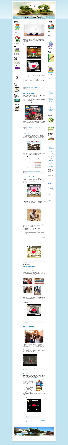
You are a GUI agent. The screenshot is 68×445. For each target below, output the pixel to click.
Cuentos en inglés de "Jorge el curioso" (51, 153)
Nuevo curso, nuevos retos (28, 93)
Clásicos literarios (51, 80)
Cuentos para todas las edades (51, 149)
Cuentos (50, 83)
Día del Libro (50, 90)
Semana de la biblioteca (50, 110)
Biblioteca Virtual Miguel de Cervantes (51, 164)
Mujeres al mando (26, 133)
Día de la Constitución (50, 85)
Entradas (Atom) (28, 421)
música (50, 100)
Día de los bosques (51, 89)
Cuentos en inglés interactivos (51, 150)
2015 (49, 199)
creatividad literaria (50, 82)
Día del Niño (50, 91)
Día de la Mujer (51, 87)
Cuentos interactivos (50, 144)
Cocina (49, 81)
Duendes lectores (51, 92)
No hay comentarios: (37, 87)
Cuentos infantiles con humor (51, 147)
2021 (49, 187)
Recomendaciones (51, 109)
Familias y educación (50, 95)
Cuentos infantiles (51, 145)
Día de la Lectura (51, 86)
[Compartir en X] (25, 88)
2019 (49, 194)
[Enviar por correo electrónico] (23, 88)
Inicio (31, 420)
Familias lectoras (51, 93)
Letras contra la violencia (28, 89)
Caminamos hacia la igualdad (29, 266)
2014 (49, 200)
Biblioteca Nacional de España (51, 160)
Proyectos (50, 108)
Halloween (50, 96)
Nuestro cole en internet (51, 102)
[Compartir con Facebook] (26, 88)
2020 (49, 193)
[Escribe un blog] (24, 88)
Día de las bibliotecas (28, 129)
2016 (49, 198)
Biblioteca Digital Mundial (51, 159)
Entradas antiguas (43, 420)
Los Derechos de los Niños (28, 326)
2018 (49, 195)
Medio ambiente (51, 99)
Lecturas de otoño (27, 373)
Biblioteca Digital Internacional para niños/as (51, 166)
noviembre (51, 188)
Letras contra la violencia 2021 (29, 23)
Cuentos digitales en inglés (51, 152)
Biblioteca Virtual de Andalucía (51, 162)
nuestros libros (51, 103)
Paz (49, 104)
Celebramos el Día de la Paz (29, 177)
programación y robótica (51, 107)
